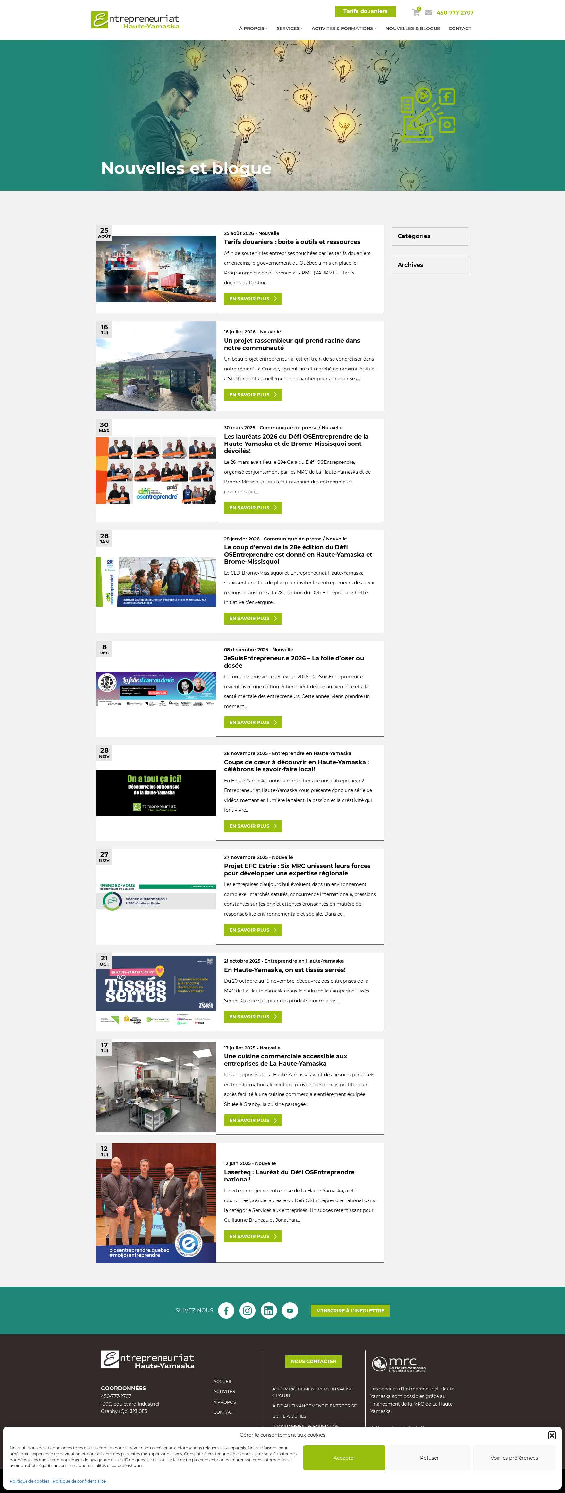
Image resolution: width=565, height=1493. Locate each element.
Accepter (344, 1458)
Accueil (223, 1381)
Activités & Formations (342, 28)
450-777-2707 (455, 13)
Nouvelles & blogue (412, 28)
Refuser (429, 1458)
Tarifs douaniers (365, 11)
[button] (552, 1435)
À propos (251, 28)
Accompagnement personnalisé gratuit (312, 1392)
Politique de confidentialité (79, 1481)
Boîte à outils (289, 1416)
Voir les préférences (514, 1458)
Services (288, 28)
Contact (460, 28)
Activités (224, 1391)
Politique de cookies (29, 1481)
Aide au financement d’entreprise (314, 1405)
